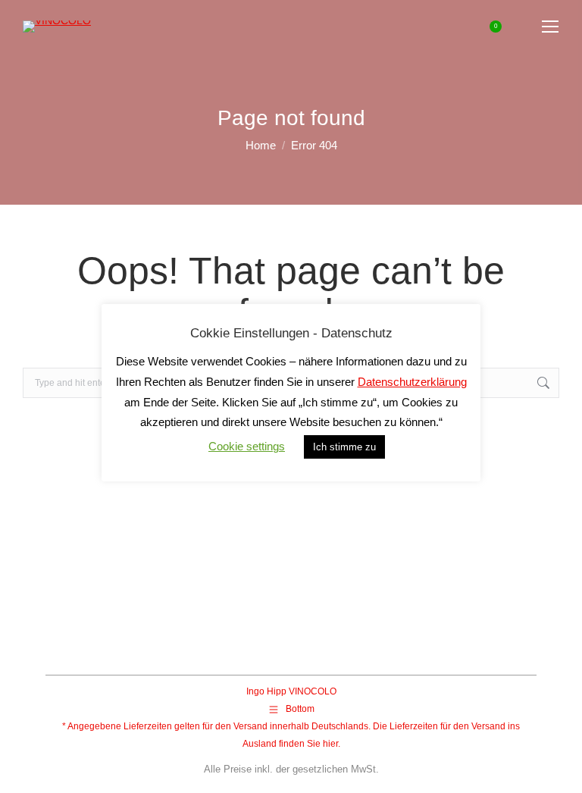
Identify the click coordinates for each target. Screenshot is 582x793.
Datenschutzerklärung (412, 381)
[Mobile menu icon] (550, 26)
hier (330, 743)
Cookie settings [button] (246, 446)
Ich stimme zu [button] (344, 447)
